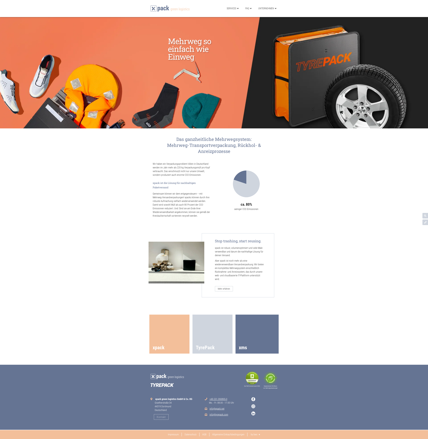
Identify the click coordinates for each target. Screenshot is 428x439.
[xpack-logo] (169, 8)
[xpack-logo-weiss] (167, 376)
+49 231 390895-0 (218, 399)
